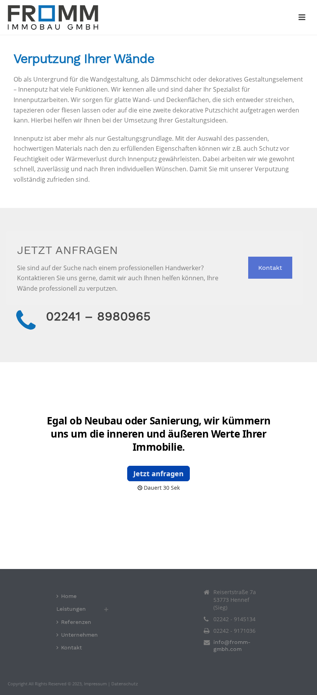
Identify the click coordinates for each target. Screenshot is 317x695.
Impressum (95, 683)
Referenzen (76, 622)
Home (69, 596)
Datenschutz (124, 683)
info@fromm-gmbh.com (232, 645)
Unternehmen (79, 635)
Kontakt (270, 267)
